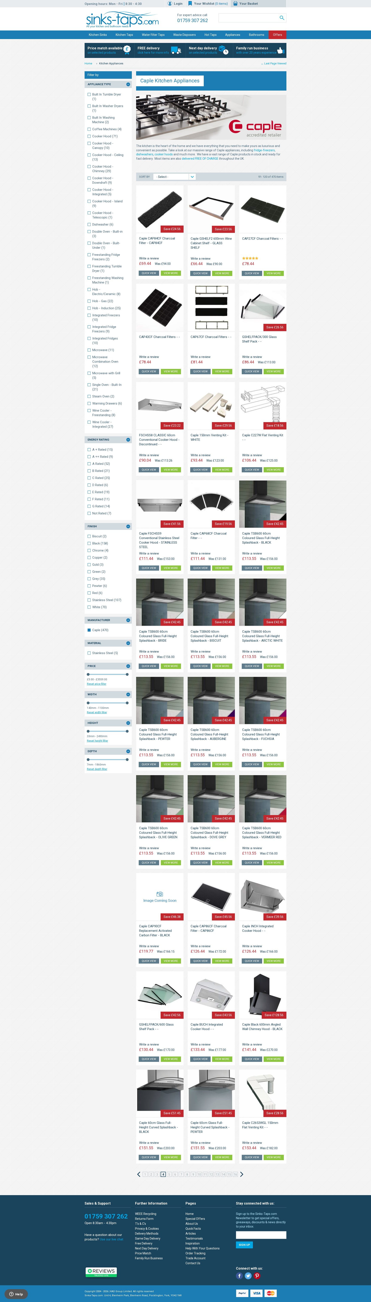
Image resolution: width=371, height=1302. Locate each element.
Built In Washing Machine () (103, 120)
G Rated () (101, 506)
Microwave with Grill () (106, 375)
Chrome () (100, 550)
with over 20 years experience (256, 50)
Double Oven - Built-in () (107, 234)
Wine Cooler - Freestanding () (103, 413)
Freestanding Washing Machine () (107, 280)
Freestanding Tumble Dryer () (107, 268)
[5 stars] (251, 259)
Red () (97, 593)
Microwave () (103, 350)
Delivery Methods (146, 1233)
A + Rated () (102, 450)
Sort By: (145, 176)
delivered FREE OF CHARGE (200, 158)
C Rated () (101, 478)
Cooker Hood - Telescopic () (102, 215)
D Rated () (100, 485)
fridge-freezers (264, 150)
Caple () (100, 630)
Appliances (232, 34)
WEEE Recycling (145, 1214)
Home (88, 63)
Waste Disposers (184, 34)
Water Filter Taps (153, 34)
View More (171, 273)
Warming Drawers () (107, 403)
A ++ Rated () (102, 457)
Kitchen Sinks (98, 34)
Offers (277, 34)
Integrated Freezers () (106, 317)
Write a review (149, 258)
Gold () (97, 565)
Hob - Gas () (102, 301)
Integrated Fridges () (105, 340)
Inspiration (193, 1243)
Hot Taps (211, 34)
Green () (98, 572)
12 (211, 1174)
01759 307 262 (192, 20)
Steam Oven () (103, 396)
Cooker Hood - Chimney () (102, 169)
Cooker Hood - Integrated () (102, 192)
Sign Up (244, 1244)
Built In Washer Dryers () (107, 108)
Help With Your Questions (203, 1248)
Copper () (99, 557)
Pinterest (257, 1275)
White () (99, 607)
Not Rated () (101, 513)
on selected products (105, 50)
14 (223, 1174)
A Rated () (101, 464)
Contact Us (193, 1263)
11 (205, 1174)
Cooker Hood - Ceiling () (107, 157)
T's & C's (140, 1223)
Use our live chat (111, 1239)
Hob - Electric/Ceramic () (106, 292)
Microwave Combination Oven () (105, 361)
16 (235, 1174)
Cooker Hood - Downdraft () (102, 180)
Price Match (143, 1253)
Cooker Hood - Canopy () (102, 145)
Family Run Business (149, 1258)
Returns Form (144, 1218)
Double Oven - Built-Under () (106, 245)
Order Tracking (195, 1253)
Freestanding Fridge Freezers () (106, 257)
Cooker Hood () (105, 136)
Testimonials (194, 1238)
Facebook (239, 1275)
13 (217, 1174)
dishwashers (144, 154)
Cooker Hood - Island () (107, 203)
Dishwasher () (102, 224)
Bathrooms (256, 34)
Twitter (248, 1275)
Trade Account (195, 1258)
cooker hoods (164, 154)
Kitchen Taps (124, 34)
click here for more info (153, 50)
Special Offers (195, 1218)
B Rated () (101, 471)
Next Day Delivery (146, 1248)
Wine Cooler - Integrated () (102, 424)
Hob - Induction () (106, 308)
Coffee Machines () (107, 129)
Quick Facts (193, 1228)
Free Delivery (143, 1243)
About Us (192, 1223)
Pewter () (99, 586)
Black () (100, 543)
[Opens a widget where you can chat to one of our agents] (16, 1294)
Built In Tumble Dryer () (106, 96)
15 (229, 1174)
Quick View (149, 273)
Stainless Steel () (106, 600)
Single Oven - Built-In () (107, 387)
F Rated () (100, 499)
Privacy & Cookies (147, 1228)
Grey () (98, 579)
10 (199, 1174)
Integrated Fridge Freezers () (104, 329)
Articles (191, 1233)
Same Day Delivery (147, 1238)
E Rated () (100, 492)
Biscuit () (99, 536)
